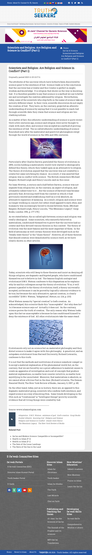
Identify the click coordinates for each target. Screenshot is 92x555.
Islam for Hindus (54, 484)
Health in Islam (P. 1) (21, 441)
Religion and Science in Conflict (31, 420)
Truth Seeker (53, 478)
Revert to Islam (20, 552)
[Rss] (82, 2)
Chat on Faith (53, 501)
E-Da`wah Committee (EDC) (19, 466)
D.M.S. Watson (35, 415)
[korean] (58, 3)
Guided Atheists (74, 24)
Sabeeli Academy (75, 469)
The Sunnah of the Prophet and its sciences (55, 530)
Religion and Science (54, 418)
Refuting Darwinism (27, 24)
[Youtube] (79, 2)
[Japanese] (61, 3)
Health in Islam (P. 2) (21, 439)
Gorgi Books (75, 415)
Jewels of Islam (52, 24)
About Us (16, 3)
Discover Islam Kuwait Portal (21, 472)
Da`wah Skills (73, 518)
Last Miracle (53, 495)
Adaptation (23, 415)
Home (9, 3)
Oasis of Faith (63, 24)
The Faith (51, 490)
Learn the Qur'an (74, 486)
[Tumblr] (72, 2)
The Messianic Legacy (27, 423)
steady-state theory (54, 420)
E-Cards (11, 484)
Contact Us (25, 3)
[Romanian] (55, 3)
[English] (47, 3)
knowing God (38, 418)
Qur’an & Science (40, 24)
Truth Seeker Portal (16, 478)
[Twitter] (75, 2)
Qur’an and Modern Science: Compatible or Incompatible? (37, 436)
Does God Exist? (13, 24)
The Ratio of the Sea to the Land (26, 447)
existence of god (49, 415)
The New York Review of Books (51, 423)
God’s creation (63, 415)
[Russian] (53, 3)
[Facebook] (69, 2)
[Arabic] (45, 3)
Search (35, 3)
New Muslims (73, 475)
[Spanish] (50, 3)
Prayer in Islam (74, 481)
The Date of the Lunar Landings (26, 444)
